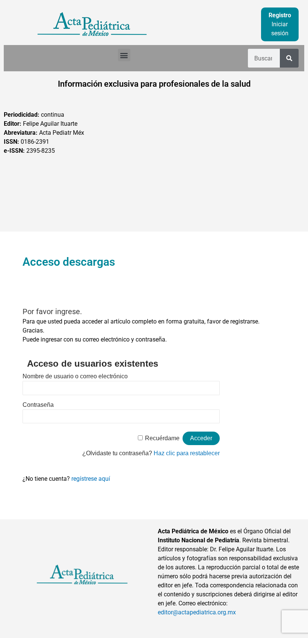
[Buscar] (289, 58)
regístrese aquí (90, 478)
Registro (280, 15)
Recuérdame (162, 438)
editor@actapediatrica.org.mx (197, 612)
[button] (124, 55)
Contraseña (38, 405)
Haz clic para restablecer (187, 453)
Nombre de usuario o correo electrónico (75, 376)
